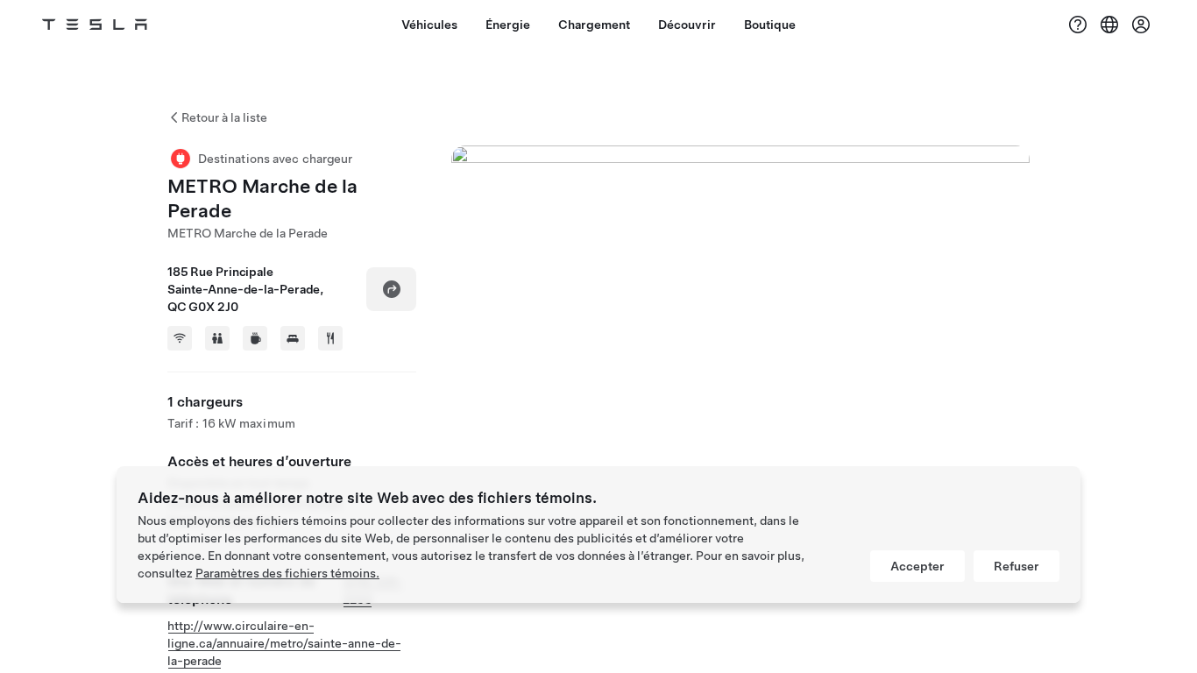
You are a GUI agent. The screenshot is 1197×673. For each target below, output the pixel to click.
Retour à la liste (224, 117)
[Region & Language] (1109, 25)
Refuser (1016, 566)
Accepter (917, 566)
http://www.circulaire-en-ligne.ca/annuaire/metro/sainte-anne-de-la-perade (284, 643)
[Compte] (1141, 25)
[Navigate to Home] (94, 24)
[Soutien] (1078, 25)
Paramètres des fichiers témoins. (287, 573)
